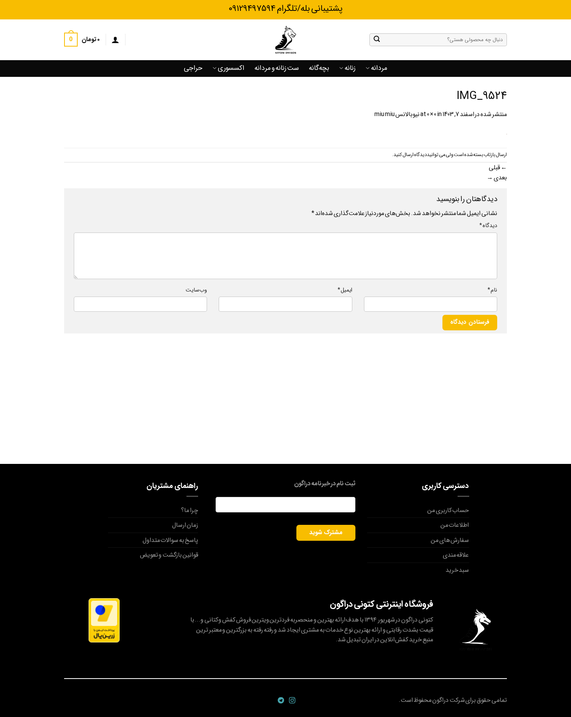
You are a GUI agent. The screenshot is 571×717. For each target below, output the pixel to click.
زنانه (350, 68)
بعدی (497, 177)
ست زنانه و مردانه (276, 68)
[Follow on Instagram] (291, 700)
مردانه (379, 68)
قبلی (498, 167)
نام (492, 290)
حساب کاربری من (448, 510)
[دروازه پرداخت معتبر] (104, 620)
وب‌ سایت (196, 290)
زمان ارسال (185, 525)
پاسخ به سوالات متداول (170, 540)
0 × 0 (432, 114)
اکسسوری (231, 68)
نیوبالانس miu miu (397, 114)
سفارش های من (450, 540)
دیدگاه (488, 225)
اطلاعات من (454, 525)
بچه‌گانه (319, 68)
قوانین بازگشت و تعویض (169, 555)
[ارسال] (376, 39)
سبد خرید (457, 570)
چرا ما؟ (189, 510)
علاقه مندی (456, 555)
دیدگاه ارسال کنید (410, 155)
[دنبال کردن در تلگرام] (280, 700)
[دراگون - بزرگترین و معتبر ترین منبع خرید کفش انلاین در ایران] (285, 39)
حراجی (193, 68)
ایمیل (345, 290)
